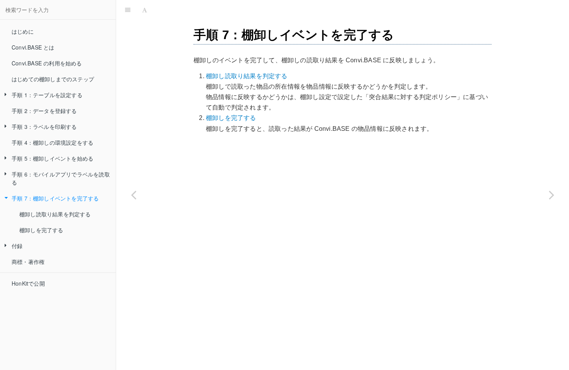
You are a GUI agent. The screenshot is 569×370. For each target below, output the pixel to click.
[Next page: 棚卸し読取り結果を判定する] (551, 194)
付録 (17, 246)
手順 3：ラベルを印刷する (44, 126)
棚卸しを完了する (41, 230)
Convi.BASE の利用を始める (47, 63)
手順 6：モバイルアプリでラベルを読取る (61, 178)
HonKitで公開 (28, 283)
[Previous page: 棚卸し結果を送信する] (133, 194)
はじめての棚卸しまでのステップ (53, 79)
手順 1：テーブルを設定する (47, 95)
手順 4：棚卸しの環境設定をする (52, 142)
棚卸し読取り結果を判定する (55, 214)
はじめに (23, 31)
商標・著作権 (28, 262)
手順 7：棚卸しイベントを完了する (55, 198)
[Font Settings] (144, 9)
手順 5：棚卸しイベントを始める (52, 158)
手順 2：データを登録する (44, 111)
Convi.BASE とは (33, 47)
